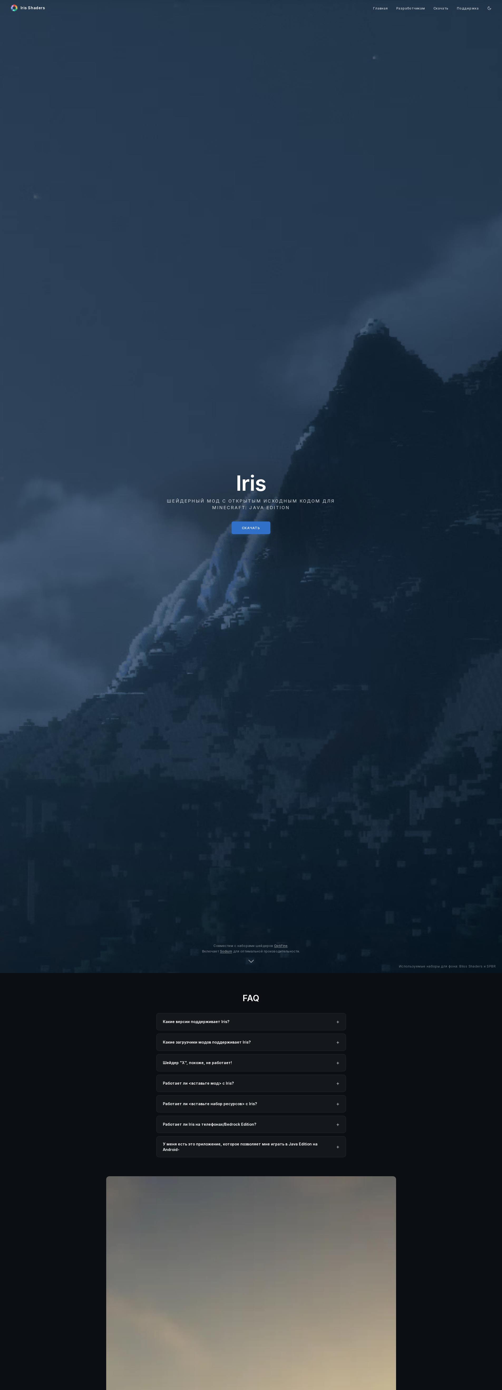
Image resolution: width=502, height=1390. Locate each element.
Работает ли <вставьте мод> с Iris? (198, 1083)
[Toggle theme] (489, 8)
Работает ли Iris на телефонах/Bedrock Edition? (209, 1124)
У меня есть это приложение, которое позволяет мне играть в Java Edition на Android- (240, 1147)
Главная (380, 8)
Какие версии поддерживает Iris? (196, 1021)
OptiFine (280, 946)
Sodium (226, 951)
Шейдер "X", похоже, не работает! (197, 1062)
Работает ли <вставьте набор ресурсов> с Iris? (210, 1103)
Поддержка (468, 8)
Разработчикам (410, 8)
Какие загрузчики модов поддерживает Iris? (207, 1042)
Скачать (441, 8)
